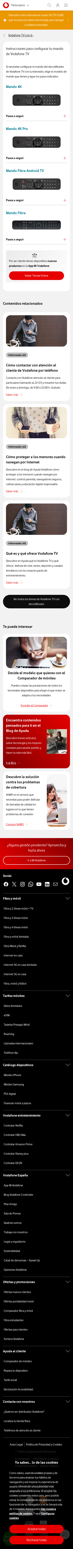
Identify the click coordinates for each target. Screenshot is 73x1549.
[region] (36, 1499)
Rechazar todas (37, 1540)
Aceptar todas (37, 1529)
